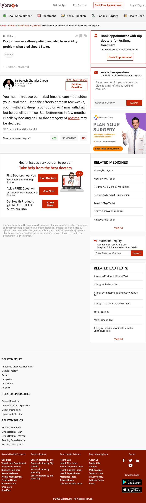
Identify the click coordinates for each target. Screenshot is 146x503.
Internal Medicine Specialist (16, 405)
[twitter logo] (130, 461)
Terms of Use (96, 473)
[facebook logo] (123, 461)
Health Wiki (65, 459)
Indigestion (7, 379)
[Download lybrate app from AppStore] (131, 492)
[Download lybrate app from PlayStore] (131, 484)
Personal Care (8, 483)
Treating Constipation (12, 444)
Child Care (6, 487)
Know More (50, 204)
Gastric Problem (10, 370)
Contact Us (94, 463)
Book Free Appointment (108, 5)
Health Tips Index (69, 463)
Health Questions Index (72, 466)
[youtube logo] (130, 466)
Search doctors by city (42, 459)
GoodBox (6, 490)
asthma (73, 118)
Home (3, 25)
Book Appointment (120, 57)
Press (92, 483)
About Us (93, 459)
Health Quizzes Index (71, 470)
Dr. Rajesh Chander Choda (31, 80)
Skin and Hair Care (10, 470)
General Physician (11, 401)
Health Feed (23, 25)
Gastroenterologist (11, 409)
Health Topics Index (70, 473)
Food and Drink (9, 480)
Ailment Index (67, 480)
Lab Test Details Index (71, 483)
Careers (93, 466)
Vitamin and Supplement (13, 463)
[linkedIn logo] (137, 461)
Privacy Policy (96, 476)
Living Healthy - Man (12, 432)
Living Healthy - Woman (13, 436)
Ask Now (48, 191)
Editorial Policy (96, 480)
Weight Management (11, 476)
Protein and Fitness (11, 466)
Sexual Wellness (9, 473)
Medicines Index (68, 476)
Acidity (5, 375)
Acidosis (6, 387)
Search (137, 253)
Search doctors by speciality (40, 471)
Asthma (12, 25)
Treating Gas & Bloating (13, 440)
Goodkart (6, 459)
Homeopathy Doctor (12, 414)
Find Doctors (48, 178)
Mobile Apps (95, 470)
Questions (36, 25)
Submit (134, 102)
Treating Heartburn (11, 427)
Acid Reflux (7, 383)
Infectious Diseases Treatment (17, 366)
